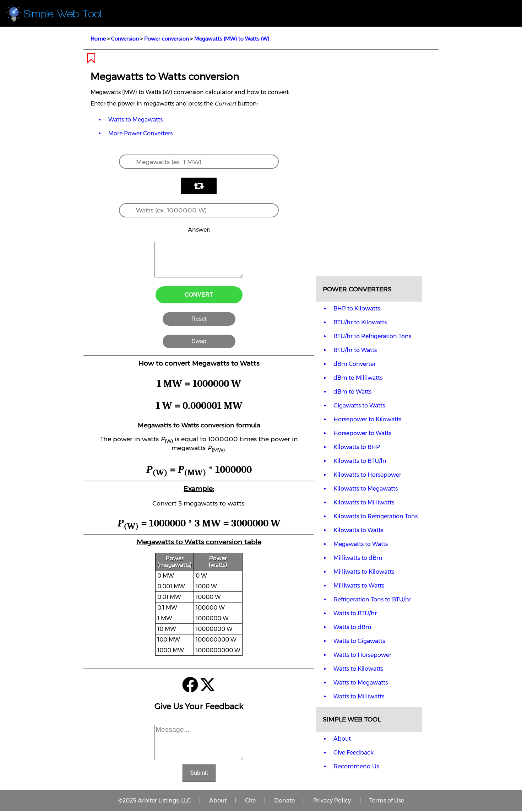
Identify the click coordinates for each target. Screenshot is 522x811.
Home (98, 39)
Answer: (199, 229)
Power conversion (166, 39)
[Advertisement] (369, 162)
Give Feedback (353, 752)
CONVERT (199, 295)
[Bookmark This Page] (91, 60)
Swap (199, 341)
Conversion (125, 39)
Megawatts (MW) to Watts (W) (231, 39)
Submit (199, 773)
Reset (198, 319)
